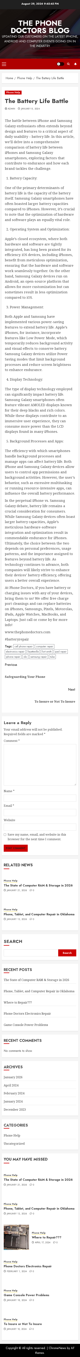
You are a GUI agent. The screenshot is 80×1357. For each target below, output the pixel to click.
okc (25, 657)
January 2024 (13, 1101)
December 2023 (15, 1109)
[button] (4, 64)
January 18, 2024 (17, 1300)
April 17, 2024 (43, 1242)
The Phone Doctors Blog (40, 27)
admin (11, 108)
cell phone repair (24, 646)
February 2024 (14, 1093)
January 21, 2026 (17, 890)
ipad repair (61, 651)
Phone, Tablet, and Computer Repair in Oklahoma (39, 914)
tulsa (52, 657)
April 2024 (11, 1085)
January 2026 (13, 1077)
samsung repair (39, 657)
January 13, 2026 (17, 919)
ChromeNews (57, 1348)
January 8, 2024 (30, 108)
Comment (12, 741)
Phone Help (13, 92)
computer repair (44, 646)
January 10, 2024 (17, 1329)
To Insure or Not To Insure (23, 1324)
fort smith (47, 651)
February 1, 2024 (17, 1271)
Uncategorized (14, 1144)
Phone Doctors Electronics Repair (27, 1014)
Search (13, 941)
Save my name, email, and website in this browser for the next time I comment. (37, 836)
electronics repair (15, 651)
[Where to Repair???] (16, 1237)
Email (9, 806)
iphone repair (13, 657)
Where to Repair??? (18, 1002)
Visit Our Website (75, 64)
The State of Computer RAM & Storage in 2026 (38, 885)
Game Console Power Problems (26, 1025)
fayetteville (33, 651)
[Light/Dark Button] (60, 64)
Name (9, 791)
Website (9, 820)
